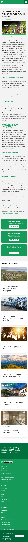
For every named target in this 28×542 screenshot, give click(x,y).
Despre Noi (4, 510)
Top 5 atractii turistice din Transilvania (13, 404)
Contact (3, 512)
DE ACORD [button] (19, 536)
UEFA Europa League (6, 522)
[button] (25, 536)
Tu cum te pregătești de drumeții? (12, 348)
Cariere (3, 517)
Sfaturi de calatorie (5, 6)
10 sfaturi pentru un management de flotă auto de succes (13, 319)
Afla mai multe (14, 239)
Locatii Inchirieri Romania (7, 479)
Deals (2, 501)
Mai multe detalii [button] (9, 539)
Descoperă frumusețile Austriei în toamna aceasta (13, 376)
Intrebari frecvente (5, 496)
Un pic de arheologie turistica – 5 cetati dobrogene (11, 289)
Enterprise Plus (4, 504)
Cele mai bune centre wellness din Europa (11, 431)
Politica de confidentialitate (7, 529)
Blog (2, 515)
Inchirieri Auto (4, 468)
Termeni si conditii (5, 524)
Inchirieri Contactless (6, 473)
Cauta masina (14, 226)
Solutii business (5, 488)
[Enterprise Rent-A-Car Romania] (2, 2)
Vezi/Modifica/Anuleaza (6, 471)
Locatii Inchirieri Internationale (8, 482)
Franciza (3, 490)
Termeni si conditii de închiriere (8, 527)
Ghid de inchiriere (5, 499)
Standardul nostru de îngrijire (8, 519)
